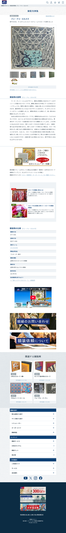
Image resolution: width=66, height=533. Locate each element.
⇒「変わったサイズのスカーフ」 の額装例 (22, 280)
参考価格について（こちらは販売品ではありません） (23, 90)
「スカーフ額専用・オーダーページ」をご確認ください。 (38, 175)
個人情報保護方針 (38, 514)
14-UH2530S (14, 248)
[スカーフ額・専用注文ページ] (33, 156)
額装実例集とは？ (50, 16)
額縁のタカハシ (5, 5)
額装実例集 (13, 5)
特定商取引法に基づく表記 (27, 514)
